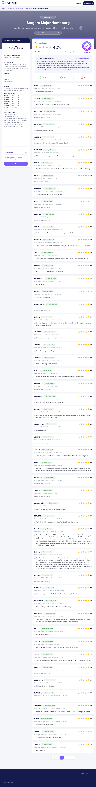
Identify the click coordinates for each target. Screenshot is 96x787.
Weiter (72, 758)
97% (44, 78)
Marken (78, 3)
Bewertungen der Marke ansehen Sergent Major (14, 158)
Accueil (4, 8)
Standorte (28, 8)
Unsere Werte (88, 3)
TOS (91, 773)
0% (85, 78)
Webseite (10, 152)
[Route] (80, 28)
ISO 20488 (87, 52)
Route (17, 164)
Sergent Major (18, 8)
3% (65, 78)
